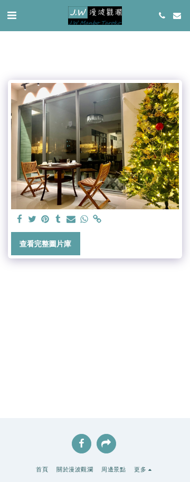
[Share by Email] (71, 220)
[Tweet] (32, 220)
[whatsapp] (84, 220)
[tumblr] (58, 220)
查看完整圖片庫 (45, 243)
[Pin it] (45, 220)
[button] (12, 15)
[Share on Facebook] (19, 220)
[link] (97, 220)
